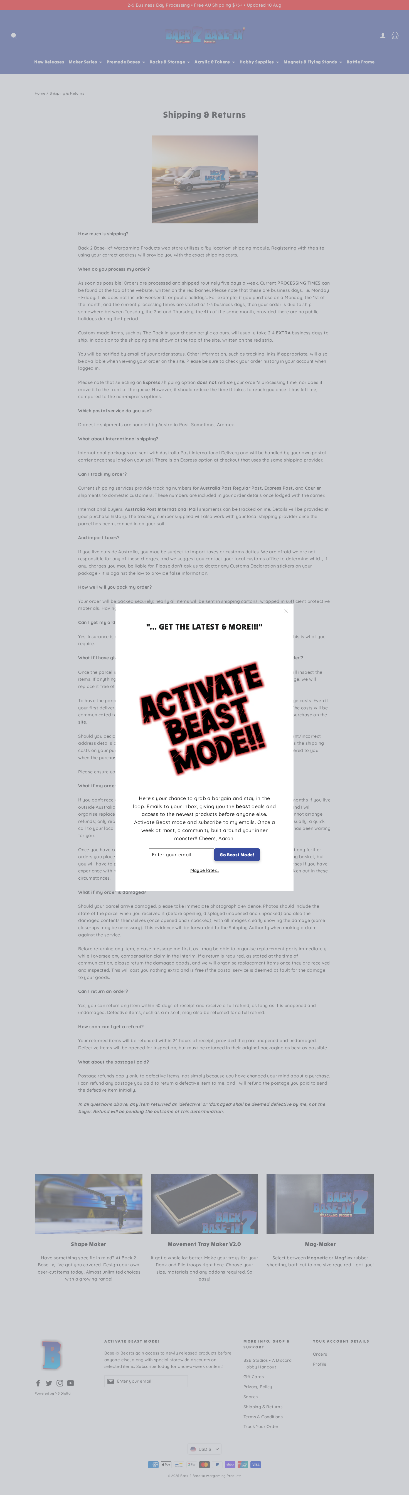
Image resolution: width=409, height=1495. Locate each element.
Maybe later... (204, 870)
